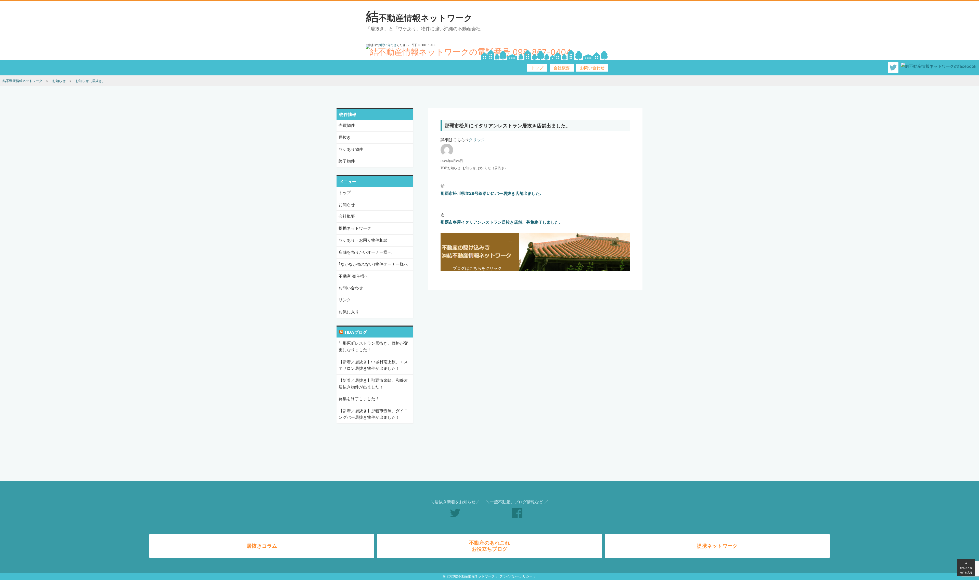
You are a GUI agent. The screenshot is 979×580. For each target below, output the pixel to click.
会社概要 (561, 68)
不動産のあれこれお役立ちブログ (489, 546)
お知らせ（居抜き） (493, 167)
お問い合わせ (592, 68)
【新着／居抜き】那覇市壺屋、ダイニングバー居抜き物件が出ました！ (373, 414)
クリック (477, 139)
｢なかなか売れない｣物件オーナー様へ (373, 264)
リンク (345, 299)
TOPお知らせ (450, 167)
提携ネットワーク (355, 228)
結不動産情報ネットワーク (419, 17)
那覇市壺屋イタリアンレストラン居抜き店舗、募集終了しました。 (502, 222)
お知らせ (469, 167)
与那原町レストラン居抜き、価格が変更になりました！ (373, 346)
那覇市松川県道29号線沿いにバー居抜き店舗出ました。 (492, 193)
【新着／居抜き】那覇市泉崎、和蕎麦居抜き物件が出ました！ (373, 383)
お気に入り (349, 311)
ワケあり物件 (351, 149)
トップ (537, 68)
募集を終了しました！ (359, 398)
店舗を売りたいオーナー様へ (365, 252)
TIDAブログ (355, 332)
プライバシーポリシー (516, 576)
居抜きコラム (262, 546)
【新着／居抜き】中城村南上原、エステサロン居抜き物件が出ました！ (373, 365)
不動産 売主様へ (353, 276)
